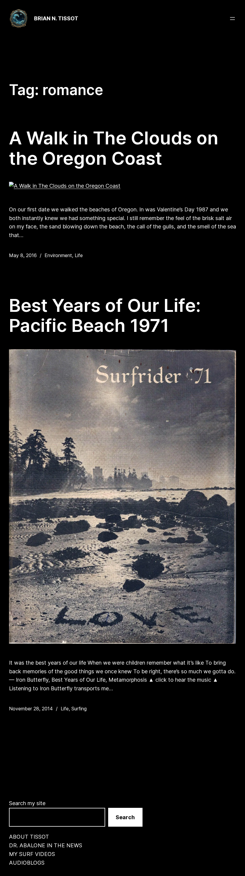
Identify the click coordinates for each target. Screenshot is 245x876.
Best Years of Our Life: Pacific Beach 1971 (105, 315)
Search (125, 817)
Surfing (79, 709)
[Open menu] (232, 18)
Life (79, 255)
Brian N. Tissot (56, 18)
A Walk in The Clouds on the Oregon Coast (113, 148)
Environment (58, 255)
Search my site (27, 803)
